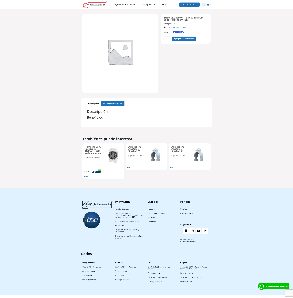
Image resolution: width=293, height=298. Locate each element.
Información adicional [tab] (112, 104)
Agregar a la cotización (184, 38)
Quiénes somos (124, 4)
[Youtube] (198, 231)
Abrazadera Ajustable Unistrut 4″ (134, 149)
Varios (86, 176)
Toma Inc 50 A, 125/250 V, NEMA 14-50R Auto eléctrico (93, 150)
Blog (164, 4)
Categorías (147, 4)
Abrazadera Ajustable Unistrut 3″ (177, 149)
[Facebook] (186, 231)
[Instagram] (192, 231)
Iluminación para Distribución (177, 27)
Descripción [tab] (93, 104)
